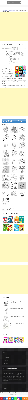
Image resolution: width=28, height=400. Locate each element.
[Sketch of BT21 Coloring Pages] (22, 146)
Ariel (4, 356)
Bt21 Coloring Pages (10, 10)
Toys (5, 209)
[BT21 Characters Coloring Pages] (14, 185)
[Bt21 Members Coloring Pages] (22, 138)
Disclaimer (5, 385)
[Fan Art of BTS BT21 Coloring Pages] (22, 170)
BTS (18, 208)
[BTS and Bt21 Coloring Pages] (14, 193)
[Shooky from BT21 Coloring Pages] (14, 162)
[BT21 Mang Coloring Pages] (22, 154)
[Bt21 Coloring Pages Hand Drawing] (6, 170)
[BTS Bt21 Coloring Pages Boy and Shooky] (22, 177)
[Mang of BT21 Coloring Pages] (6, 130)
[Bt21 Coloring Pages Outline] (14, 146)
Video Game (8, 209)
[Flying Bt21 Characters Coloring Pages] (6, 138)
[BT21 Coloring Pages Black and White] (22, 130)
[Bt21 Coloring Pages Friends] (14, 170)
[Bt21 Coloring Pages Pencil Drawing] (6, 185)
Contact (4, 388)
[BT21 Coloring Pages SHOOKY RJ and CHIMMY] (6, 146)
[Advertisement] (14, 26)
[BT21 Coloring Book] (6, 162)
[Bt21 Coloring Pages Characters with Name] (6, 201)
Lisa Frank (5, 360)
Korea (20, 208)
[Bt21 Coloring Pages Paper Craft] (22, 162)
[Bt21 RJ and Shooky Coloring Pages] (22, 193)
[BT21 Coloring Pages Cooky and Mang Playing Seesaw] (6, 193)
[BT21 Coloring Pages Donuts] (6, 177)
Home (3, 10)
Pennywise (5, 363)
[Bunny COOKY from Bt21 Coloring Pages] (14, 177)
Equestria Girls (6, 359)
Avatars (15, 208)
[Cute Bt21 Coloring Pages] (14, 154)
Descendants (6, 357)
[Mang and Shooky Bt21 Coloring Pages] (14, 130)
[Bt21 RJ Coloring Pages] (14, 138)
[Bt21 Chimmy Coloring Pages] (22, 185)
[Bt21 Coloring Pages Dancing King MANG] (6, 154)
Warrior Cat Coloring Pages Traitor (17, 316)
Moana (4, 362)
